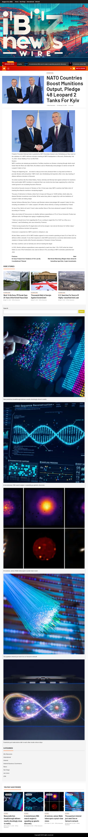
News (5, 767)
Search (5, 308)
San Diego (23, 1)
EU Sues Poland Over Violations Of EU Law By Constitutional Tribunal (26, 259)
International (30, 1)
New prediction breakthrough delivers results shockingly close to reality (25, 399)
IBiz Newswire (52, 105)
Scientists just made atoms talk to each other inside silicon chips (22, 742)
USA (4, 776)
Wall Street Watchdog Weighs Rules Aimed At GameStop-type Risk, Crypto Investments (62, 259)
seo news (6, 773)
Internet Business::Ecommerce (12, 763)
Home (16, 1)
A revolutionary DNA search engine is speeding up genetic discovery (24, 485)
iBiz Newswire (7, 754)
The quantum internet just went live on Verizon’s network (20, 656)
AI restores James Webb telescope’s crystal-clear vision (55, 64)
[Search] (71, 68)
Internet (37, 1)
